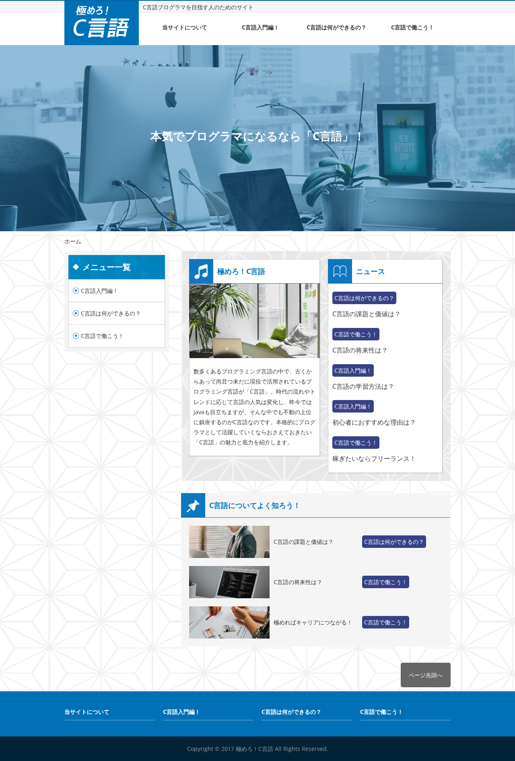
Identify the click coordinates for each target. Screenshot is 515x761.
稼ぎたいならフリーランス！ (374, 458)
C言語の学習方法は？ (363, 386)
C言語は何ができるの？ (337, 27)
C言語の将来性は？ (360, 350)
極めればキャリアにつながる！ (313, 622)
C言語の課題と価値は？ (366, 313)
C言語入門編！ (260, 27)
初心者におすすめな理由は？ (374, 422)
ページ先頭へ (426, 675)
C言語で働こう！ (412, 27)
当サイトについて (184, 27)
